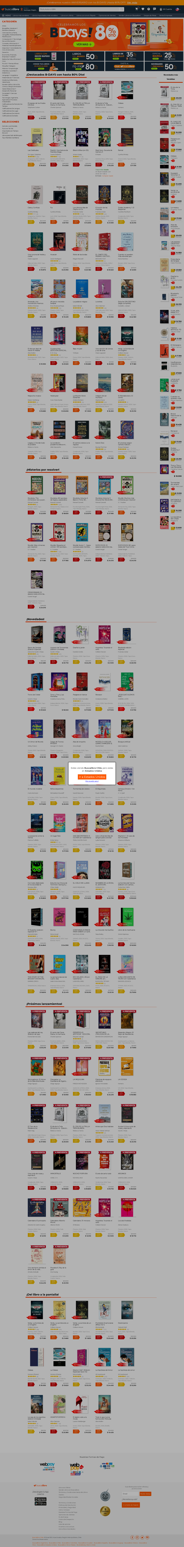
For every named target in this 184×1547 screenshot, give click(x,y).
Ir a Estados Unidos (92, 777)
